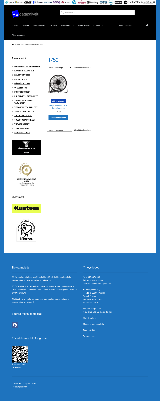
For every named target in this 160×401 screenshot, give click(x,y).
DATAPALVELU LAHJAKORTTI (27, 66)
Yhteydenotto (84, 25)
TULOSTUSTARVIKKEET (24, 120)
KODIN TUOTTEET (22, 79)
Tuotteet (25, 25)
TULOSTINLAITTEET (23, 115)
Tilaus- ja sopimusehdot (93, 324)
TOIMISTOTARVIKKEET (24, 111)
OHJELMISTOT (20, 87)
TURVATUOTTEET (22, 124)
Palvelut (53, 25)
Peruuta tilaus (89, 336)
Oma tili (97, 25)
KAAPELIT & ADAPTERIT (24, 70)
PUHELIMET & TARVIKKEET (26, 96)
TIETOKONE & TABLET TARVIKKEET (24, 101)
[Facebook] (15, 325)
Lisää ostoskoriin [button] (58, 117)
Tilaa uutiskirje (18, 35)
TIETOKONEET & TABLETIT (26, 107)
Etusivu (15, 25)
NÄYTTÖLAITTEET (22, 83)
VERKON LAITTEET (22, 128)
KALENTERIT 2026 (22, 75)
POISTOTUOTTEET (22, 92)
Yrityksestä (65, 25)
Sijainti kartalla (89, 318)
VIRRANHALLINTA (22, 132)
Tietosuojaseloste (19, 386)
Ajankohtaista (39, 25)
